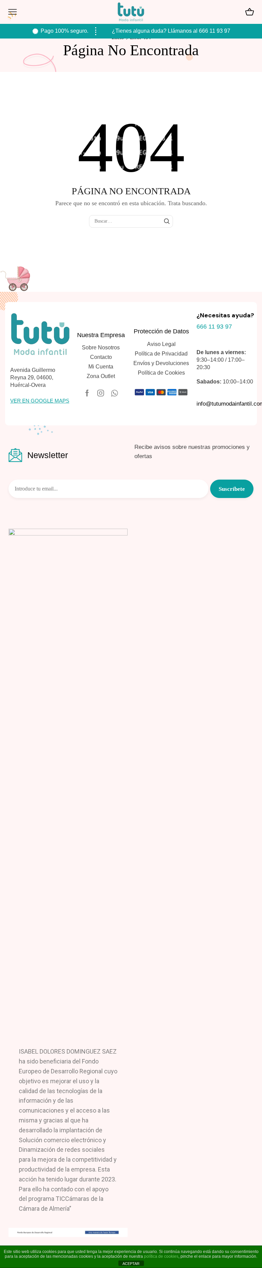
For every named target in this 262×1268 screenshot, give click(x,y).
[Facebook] (87, 393)
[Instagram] (100, 393)
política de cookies (161, 1256)
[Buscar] (166, 221)
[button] (39, 400)
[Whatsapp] (114, 393)
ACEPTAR (131, 1264)
